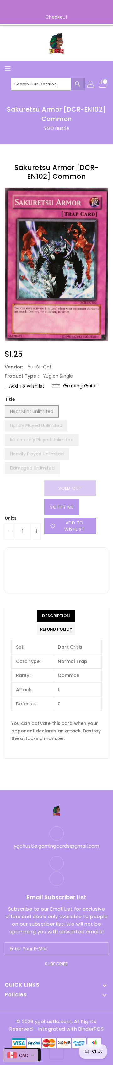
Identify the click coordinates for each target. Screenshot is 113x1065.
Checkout (56, 17)
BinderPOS (91, 1029)
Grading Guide (81, 386)
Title (10, 399)
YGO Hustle (56, 128)
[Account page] (91, 84)
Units (11, 518)
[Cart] (103, 84)
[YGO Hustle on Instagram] (62, 7)
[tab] (56, 616)
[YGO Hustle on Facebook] (50, 7)
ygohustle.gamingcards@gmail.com (56, 845)
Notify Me (62, 507)
